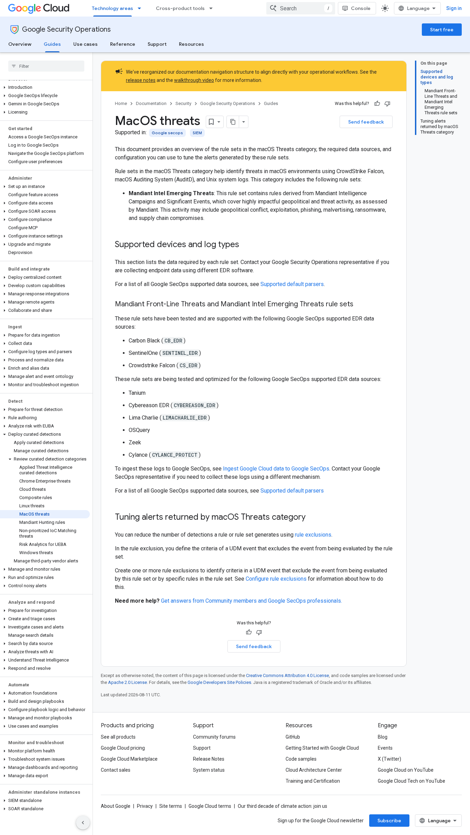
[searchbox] (46, 66)
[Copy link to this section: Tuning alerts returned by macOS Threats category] (312, 518)
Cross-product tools (180, 8)
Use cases (85, 44)
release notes (141, 80)
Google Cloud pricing (123, 748)
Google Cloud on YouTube (406, 770)
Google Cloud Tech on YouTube (411, 781)
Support (157, 44)
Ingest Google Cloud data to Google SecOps (276, 468)
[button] (45, 87)
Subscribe (389, 820)
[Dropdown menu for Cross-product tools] (213, 8)
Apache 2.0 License (127, 682)
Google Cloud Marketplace (129, 759)
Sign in (454, 8)
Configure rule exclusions (276, 578)
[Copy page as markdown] (233, 122)
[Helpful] (377, 103)
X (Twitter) (389, 759)
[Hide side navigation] (83, 822)
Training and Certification (313, 781)
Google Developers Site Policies (219, 682)
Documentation (151, 103)
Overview (19, 44)
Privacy (145, 806)
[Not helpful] (387, 103)
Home (121, 103)
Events (385, 748)
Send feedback (366, 122)
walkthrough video (194, 80)
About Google (115, 806)
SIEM (197, 132)
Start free (441, 30)
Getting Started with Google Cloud (322, 748)
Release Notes (208, 759)
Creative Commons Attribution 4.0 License (287, 675)
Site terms (170, 806)
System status (209, 770)
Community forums (214, 737)
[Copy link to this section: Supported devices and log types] (246, 245)
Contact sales (115, 770)
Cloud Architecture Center (314, 770)
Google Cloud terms (210, 806)
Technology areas (112, 8)
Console (361, 8)
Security (183, 103)
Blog (382, 737)
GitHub (293, 737)
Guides (52, 44)
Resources (191, 44)
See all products (118, 737)
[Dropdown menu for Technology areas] (141, 8)
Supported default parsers (292, 284)
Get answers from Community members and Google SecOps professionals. (251, 601)
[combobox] (300, 8)
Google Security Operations (66, 29)
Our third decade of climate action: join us (282, 806)
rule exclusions (313, 534)
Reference (122, 44)
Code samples (301, 759)
